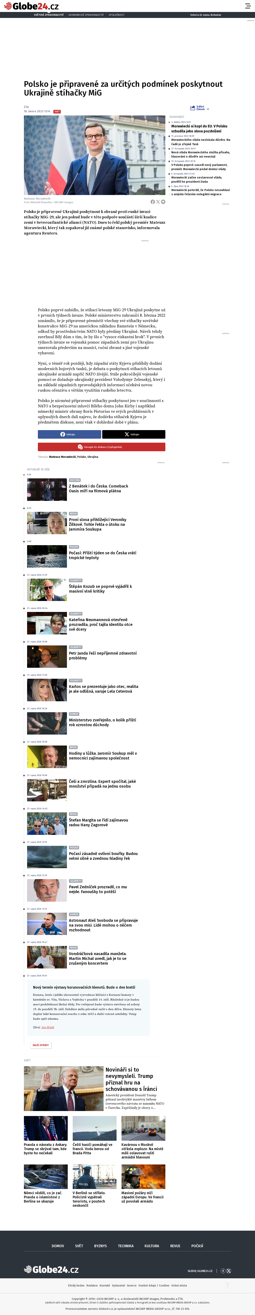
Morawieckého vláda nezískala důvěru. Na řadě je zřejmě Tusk (200, 142)
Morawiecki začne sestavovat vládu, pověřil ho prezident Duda (196, 179)
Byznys (100, 1246)
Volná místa (179, 1285)
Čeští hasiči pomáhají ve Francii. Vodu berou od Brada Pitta (92, 1149)
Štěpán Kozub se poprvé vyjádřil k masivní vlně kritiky (100, 589)
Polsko (81, 457)
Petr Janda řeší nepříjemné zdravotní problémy (103, 655)
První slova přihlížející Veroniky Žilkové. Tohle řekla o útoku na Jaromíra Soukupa (97, 524)
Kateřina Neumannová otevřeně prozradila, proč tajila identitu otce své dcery (100, 624)
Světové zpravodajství (49, 14)
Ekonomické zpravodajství (86, 14)
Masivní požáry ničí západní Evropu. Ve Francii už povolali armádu (143, 1197)
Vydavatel (118, 1285)
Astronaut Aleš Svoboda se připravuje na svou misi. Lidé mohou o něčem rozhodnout (103, 925)
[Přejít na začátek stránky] (227, 1285)
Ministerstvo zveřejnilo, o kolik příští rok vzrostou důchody (102, 722)
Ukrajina (92, 457)
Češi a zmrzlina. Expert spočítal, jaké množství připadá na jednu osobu (102, 784)
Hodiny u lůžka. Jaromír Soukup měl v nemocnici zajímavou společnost (103, 755)
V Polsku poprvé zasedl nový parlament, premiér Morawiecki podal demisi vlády (199, 167)
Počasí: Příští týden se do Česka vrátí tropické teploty (102, 555)
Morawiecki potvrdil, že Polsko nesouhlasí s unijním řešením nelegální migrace (200, 192)
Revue (175, 1246)
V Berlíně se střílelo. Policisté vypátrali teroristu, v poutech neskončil (89, 1199)
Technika (126, 1246)
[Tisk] (163, 202)
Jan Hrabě (47, 1027)
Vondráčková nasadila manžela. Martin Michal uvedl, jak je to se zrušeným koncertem (98, 958)
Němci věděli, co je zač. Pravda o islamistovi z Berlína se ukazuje (43, 1197)
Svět (27, 1060)
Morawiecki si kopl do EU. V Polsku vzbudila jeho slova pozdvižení (199, 128)
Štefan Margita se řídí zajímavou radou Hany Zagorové (98, 822)
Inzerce (131, 1285)
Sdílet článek (200, 107)
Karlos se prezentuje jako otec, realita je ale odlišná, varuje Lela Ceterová (103, 689)
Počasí (197, 1246)
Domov (58, 1246)
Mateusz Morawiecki (62, 457)
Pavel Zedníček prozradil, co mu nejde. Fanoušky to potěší (98, 889)
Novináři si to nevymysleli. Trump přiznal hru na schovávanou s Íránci (131, 1079)
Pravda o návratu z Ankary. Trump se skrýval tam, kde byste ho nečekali (45, 1149)
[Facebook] (153, 202)
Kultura (152, 1246)
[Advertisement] (101, 272)
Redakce (92, 1285)
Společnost (116, 14)
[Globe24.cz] (31, 6)
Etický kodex (76, 1285)
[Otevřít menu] (247, 6)
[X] (158, 202)
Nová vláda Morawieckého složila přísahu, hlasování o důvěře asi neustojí (200, 154)
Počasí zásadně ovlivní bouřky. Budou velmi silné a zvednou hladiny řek (103, 856)
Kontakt (105, 1285)
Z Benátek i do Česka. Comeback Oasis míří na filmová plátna (98, 488)
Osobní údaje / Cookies (153, 1285)
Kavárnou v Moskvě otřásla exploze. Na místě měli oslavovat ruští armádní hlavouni (142, 1151)
